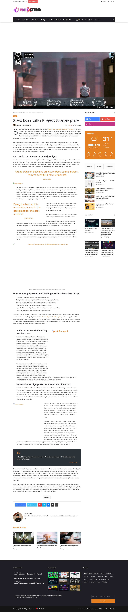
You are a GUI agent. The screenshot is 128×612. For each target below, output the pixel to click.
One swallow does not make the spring (47, 546)
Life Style (86, 576)
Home (16, 112)
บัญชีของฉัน (67, 19)
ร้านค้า (59, 19)
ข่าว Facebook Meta (104, 579)
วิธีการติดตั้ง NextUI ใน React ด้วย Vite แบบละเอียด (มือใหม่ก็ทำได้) (107, 252)
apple (90, 573)
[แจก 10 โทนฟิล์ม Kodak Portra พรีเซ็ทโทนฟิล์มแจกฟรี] (89, 191)
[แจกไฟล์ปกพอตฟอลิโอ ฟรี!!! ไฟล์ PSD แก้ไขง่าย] (89, 206)
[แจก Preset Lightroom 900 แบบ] (53, 588)
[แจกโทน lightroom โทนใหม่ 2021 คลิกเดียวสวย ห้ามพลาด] (89, 198)
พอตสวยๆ (86, 582)
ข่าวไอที (26, 19)
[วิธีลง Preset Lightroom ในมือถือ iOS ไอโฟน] (89, 183)
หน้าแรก (18, 19)
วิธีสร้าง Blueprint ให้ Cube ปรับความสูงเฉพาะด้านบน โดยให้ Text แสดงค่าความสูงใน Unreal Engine (108, 232)
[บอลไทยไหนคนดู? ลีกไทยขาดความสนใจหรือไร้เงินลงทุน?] (53, 575)
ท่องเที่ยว (35, 19)
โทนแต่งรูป (104, 582)
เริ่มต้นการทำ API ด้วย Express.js (91, 229)
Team (85, 579)
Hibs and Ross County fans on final (22, 546)
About (85, 573)
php (106, 576)
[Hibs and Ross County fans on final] (23, 538)
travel (47, 497)
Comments (109, 166)
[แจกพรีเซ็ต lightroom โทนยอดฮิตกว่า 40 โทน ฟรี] (89, 175)
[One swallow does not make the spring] (47, 538)
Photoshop (100, 576)
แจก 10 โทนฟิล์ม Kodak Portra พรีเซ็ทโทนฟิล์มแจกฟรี (104, 189)
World (20, 112)
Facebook (108, 573)
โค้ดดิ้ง (52, 19)
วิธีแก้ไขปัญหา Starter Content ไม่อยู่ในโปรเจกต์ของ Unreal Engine (91, 252)
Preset (111, 576)
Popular (89, 166)
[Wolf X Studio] (27, 10)
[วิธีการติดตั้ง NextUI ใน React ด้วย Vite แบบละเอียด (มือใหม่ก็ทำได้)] (108, 245)
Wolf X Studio (41, 609)
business (96, 573)
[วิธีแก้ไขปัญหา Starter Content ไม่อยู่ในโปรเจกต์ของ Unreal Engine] (92, 245)
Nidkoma (18, 125)
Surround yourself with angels (51, 317)
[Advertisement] (64, 37)
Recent (99, 166)
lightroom (93, 576)
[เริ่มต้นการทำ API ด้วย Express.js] (92, 223)
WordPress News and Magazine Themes (60, 129)
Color (102, 573)
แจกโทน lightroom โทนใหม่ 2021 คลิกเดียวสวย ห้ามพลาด (105, 197)
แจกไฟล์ (92, 582)
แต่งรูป (43, 19)
